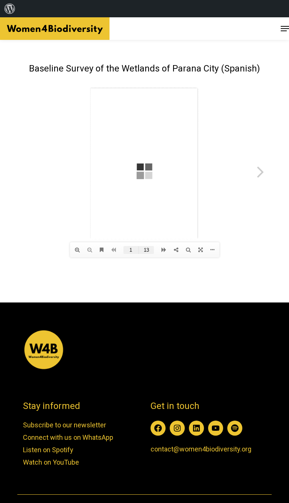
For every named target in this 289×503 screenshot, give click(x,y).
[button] (285, 28)
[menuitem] (10, 8)
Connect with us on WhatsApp (68, 437)
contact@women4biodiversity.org (201, 449)
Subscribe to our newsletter (64, 425)
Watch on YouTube (51, 462)
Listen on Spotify (48, 450)
